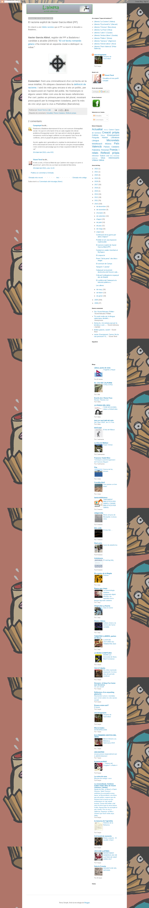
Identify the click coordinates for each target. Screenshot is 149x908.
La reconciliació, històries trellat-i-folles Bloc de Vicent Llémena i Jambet (105, 785)
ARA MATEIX (99, 752)
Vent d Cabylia (99, 668)
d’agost (99, 219)
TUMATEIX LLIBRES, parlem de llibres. (105, 637)
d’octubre (99, 213)
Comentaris (99, 120)
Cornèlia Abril (99, 482)
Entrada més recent (36, 177)
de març (99, 289)
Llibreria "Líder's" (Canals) (103, 33)
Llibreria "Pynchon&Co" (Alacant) (105, 24)
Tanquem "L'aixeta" (103, 267)
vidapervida (98, 513)
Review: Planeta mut (101, 400)
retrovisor (95, 156)
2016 (96, 188)
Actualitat (49, 113)
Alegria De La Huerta (102, 606)
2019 (96, 178)
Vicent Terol (37, 159)
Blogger (87, 903)
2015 (96, 191)
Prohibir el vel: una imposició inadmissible (106, 241)
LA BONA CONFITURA (103, 653)
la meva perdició (100, 761)
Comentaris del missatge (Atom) (50, 181)
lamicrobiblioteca (100, 497)
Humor (105, 137)
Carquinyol (37, 125)
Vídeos (95, 160)
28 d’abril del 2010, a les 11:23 (43, 168)
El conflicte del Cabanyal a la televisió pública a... (106, 281)
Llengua (95, 140)
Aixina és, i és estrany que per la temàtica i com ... (105, 324)
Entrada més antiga (79, 177)
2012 (96, 197)
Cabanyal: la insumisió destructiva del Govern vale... (107, 271)
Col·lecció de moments (103, 836)
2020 (96, 175)
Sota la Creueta (100, 866)
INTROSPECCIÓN (100, 730)
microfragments (100, 55)
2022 (96, 169)
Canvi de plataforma (110, 545)
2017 (96, 184)
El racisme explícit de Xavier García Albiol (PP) (106, 246)
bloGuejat (98, 428)
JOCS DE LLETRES (101, 851)
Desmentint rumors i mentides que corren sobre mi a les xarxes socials (105, 698)
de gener (99, 296)
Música (108, 144)
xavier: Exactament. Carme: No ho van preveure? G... (106, 335)
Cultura (95, 135)
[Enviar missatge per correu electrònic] (55, 110)
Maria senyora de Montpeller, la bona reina (109, 517)
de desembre (101, 206)
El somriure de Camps (104, 264)
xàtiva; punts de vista (102, 368)
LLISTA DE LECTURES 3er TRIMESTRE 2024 (109, 642)
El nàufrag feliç (108, 560)
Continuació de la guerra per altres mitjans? (106, 236)
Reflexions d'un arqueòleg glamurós (104, 693)
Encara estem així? (101, 705)
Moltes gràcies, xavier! (102, 330)
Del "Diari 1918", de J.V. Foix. (104, 422)
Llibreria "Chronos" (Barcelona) (105, 27)
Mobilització (97, 144)
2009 (96, 300)
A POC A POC (108, 385)
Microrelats (113, 140)
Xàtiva (101, 160)
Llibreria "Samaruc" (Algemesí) (105, 41)
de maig (99, 229)
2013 (96, 194)
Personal (105, 150)
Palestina (96, 150)
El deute (97, 707)
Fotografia (95, 137)
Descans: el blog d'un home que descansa (104, 684)
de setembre (101, 216)
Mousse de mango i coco (103, 778)
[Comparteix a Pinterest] (68, 110)
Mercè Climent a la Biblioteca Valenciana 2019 (109, 741)
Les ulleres (100, 285)
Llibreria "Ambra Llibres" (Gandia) (106, 35)
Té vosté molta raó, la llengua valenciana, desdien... (104, 317)
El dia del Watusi (109, 429)
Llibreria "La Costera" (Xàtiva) (104, 21)
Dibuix (103, 135)
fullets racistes (48, 27)
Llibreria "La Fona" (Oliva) (103, 30)
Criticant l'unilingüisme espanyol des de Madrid (107, 276)
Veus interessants (110, 158)
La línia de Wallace (101, 443)
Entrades (98, 116)
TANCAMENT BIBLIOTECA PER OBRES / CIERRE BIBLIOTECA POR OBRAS (109, 503)
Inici (57, 177)
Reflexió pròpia (71, 113)
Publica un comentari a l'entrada (42, 173)
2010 (96, 204)
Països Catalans (59, 113)
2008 (96, 303)
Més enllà (97, 528)
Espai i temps (108, 445)
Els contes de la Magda (103, 573)
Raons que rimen (100, 588)
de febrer (99, 293)
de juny (99, 226)
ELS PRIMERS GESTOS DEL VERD (105, 736)
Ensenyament (113, 135)
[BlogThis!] (62, 110)
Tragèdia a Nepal (109, 370)
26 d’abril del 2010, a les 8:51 (43, 152)
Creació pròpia (110, 132)
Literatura (115, 137)
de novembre (101, 209)
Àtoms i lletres (99, 621)
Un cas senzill (99, 687)
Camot (111, 130)
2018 (96, 181)
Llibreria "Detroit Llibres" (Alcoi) (105, 44)
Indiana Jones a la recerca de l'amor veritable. (109, 625)
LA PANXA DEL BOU (102, 405)
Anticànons (98, 558)
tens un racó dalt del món (104, 420)
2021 (96, 172)
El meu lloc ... (108, 530)
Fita (95, 467)
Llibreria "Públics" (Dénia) (103, 38)
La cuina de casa (100, 776)
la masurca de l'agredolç (103, 821)
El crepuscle (100, 255)
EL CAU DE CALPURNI (103, 383)
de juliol (99, 222)
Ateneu (106, 130)
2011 (96, 200)
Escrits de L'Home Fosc (103, 398)
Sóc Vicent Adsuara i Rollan (104, 311)
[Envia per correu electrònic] (59, 110)
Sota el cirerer (108, 608)
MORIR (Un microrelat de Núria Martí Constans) (109, 657)
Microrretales (99, 728)
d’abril (98, 232)
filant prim (98, 543)
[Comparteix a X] (64, 110)
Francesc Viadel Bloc (102, 458)
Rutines (106, 575)
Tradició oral (104, 156)
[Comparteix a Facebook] (66, 110)
